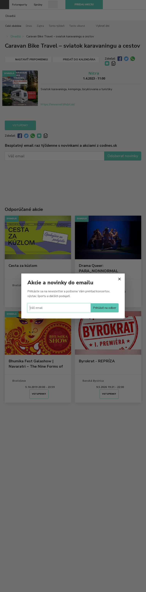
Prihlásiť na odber (104, 308)
